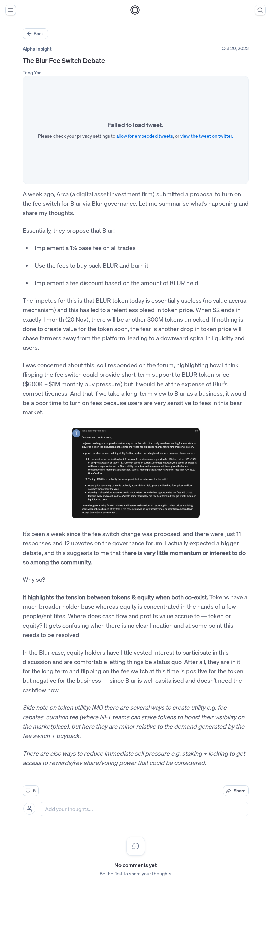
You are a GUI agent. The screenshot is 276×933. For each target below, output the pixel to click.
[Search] (260, 10)
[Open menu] (10, 10)
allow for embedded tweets (144, 136)
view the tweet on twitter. (206, 136)
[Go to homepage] (135, 10)
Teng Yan (32, 72)
